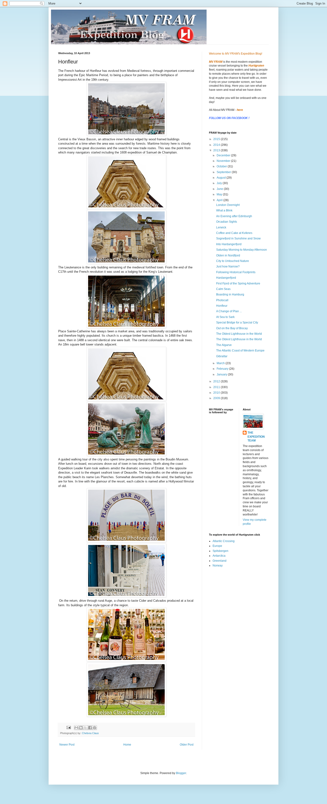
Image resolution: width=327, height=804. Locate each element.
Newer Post (66, 744)
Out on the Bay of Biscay (232, 328)
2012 (217, 381)
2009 (217, 398)
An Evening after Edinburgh (234, 216)
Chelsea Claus (90, 733)
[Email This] (76, 727)
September (224, 172)
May (220, 194)
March (221, 363)
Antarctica (219, 555)
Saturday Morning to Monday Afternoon (241, 249)
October (222, 166)
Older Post (186, 744)
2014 (217, 145)
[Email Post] (68, 727)
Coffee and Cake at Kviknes (234, 233)
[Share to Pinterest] (94, 727)
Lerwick (221, 227)
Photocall (222, 300)
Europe (217, 546)
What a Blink (224, 210)
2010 (217, 392)
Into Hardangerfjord (229, 244)
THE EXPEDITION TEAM (256, 436)
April (220, 200)
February (223, 368)
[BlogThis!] (81, 727)
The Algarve (224, 345)
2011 (217, 387)
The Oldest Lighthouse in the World (239, 333)
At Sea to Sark (225, 317)
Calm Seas (223, 289)
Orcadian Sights (226, 221)
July (220, 183)
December (224, 155)
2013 (217, 150)
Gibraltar (221, 356)
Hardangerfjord (226, 277)
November (224, 161)
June (220, 189)
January (222, 374)
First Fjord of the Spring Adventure (238, 283)
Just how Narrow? (228, 266)
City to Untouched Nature (232, 261)
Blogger (181, 773)
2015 (217, 139)
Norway (218, 565)
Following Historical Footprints (235, 272)
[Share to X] (85, 727)
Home (127, 744)
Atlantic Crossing (224, 541)
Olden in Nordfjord (228, 255)
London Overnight (228, 205)
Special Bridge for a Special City (237, 322)
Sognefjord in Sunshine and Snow (238, 238)
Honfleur (221, 305)
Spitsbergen (220, 551)
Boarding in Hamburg (230, 294)
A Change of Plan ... (229, 311)
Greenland (219, 560)
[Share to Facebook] (90, 727)
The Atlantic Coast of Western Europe (240, 350)
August (221, 177)
